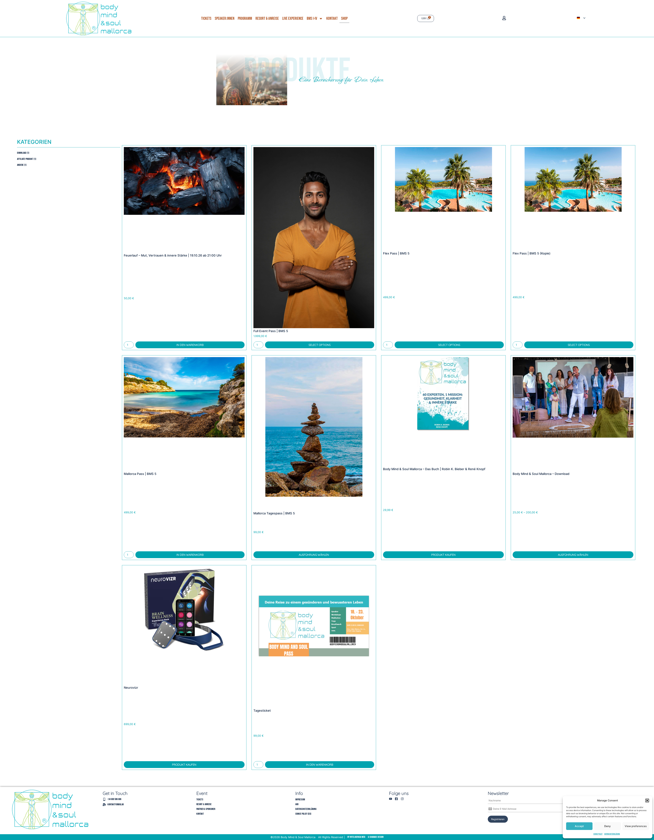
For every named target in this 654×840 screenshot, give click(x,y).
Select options (320, 345)
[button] (647, 800)
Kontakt (332, 18)
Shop (344, 18)
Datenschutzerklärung (612, 834)
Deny (607, 826)
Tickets (206, 18)
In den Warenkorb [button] (190, 345)
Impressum (300, 799)
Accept (579, 826)
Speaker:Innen (224, 18)
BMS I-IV (312, 18)
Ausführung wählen (314, 554)
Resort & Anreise (267, 18)
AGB (296, 804)
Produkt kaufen (443, 554)
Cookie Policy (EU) (303, 813)
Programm (245, 18)
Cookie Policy (598, 834)
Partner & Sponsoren (205, 809)
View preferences (636, 826)
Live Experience (292, 18)
